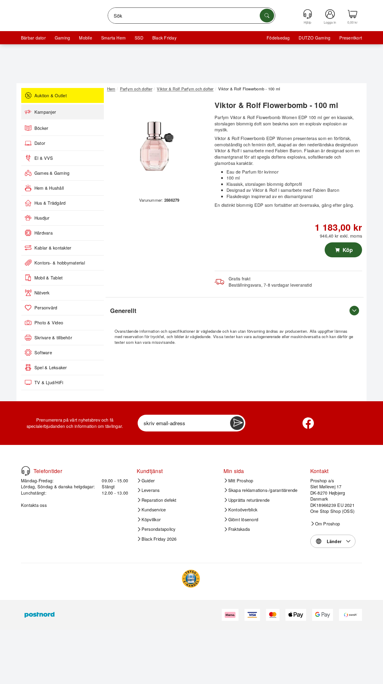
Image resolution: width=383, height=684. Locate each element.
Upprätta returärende (249, 500)
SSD (139, 38)
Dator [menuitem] (39, 143)
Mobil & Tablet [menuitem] (48, 278)
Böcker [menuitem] (41, 128)
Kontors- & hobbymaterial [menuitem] (59, 263)
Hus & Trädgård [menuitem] (50, 203)
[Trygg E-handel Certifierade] (191, 579)
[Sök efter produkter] (267, 15)
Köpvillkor (151, 519)
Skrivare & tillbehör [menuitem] (53, 338)
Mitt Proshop (240, 481)
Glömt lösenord (243, 519)
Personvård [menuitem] (45, 308)
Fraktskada (239, 529)
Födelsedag (278, 38)
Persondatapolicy (159, 529)
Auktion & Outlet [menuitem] (50, 95)
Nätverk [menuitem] (42, 293)
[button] (157, 146)
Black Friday (164, 38)
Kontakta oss (34, 505)
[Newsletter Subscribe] (237, 423)
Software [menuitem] (43, 352)
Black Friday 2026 (159, 539)
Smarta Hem (113, 38)
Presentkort (350, 38)
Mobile (85, 38)
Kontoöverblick (242, 510)
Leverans (151, 490)
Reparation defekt (159, 500)
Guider (148, 481)
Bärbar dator (33, 38)
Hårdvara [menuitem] (43, 233)
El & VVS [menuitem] (43, 158)
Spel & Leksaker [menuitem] (50, 367)
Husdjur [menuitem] (42, 218)
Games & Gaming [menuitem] (51, 173)
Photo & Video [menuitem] (48, 323)
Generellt (123, 310)
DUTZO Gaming (314, 38)
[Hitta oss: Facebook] (308, 423)
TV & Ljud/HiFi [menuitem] (48, 382)
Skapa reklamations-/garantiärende (263, 490)
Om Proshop (327, 524)
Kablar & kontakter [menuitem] (52, 248)
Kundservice (154, 510)
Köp (347, 250)
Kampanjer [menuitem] (45, 112)
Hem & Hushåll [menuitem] (49, 188)
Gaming (62, 38)
